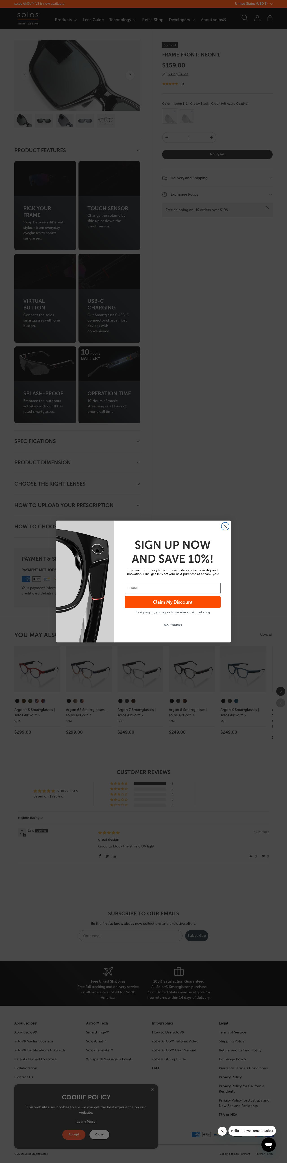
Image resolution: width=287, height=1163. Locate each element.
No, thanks (173, 625)
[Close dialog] (225, 526)
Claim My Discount (173, 602)
